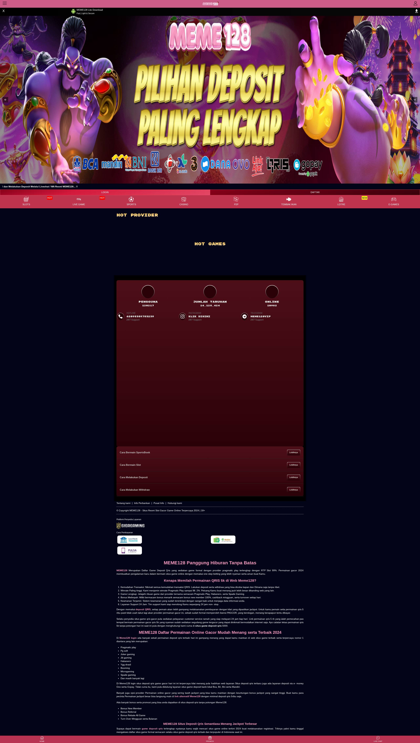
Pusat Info (159, 503)
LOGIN (105, 192)
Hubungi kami (175, 503)
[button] (5, 100)
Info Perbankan (142, 503)
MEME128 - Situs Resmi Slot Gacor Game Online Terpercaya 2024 (164, 510)
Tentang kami (123, 503)
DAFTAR (315, 192)
